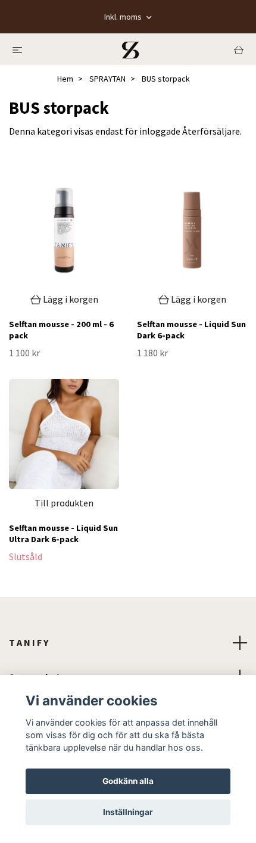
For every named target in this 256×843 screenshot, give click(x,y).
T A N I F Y (28, 642)
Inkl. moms (123, 16)
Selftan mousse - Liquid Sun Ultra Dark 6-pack (63, 533)
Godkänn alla (128, 781)
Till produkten (64, 503)
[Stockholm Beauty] (130, 49)
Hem (65, 78)
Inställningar (128, 812)
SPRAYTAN (107, 78)
